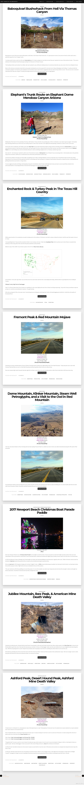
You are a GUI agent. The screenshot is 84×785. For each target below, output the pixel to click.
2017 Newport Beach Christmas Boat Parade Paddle (42, 511)
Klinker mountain (40, 440)
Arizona (42, 6)
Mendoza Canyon (47, 174)
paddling (58, 579)
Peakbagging (52, 378)
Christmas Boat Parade (25, 554)
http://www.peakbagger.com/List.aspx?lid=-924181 (23, 739)
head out (12, 561)
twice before (28, 60)
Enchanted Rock (42, 186)
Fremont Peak (40, 356)
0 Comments (21, 76)
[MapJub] (43, 642)
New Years (31, 146)
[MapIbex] (48, 642)
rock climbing (44, 79)
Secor (45, 743)
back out (12, 564)
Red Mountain (40, 357)
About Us (42, 1)
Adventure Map (50, 1)
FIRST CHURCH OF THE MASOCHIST (9, 1)
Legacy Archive (70, 1)
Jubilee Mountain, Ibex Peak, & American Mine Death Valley (42, 595)
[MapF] (44, 362)
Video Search (79, 1)
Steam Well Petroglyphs (62, 494)
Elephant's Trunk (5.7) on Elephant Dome (42, 137)
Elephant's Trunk (38, 174)
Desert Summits (24, 734)
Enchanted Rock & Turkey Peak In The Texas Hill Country (42, 190)
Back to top (79, 783)
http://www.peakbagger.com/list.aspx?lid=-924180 (22, 737)
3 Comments (21, 759)
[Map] (45, 52)
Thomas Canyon (52, 79)
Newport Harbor (51, 579)
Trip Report (65, 79)
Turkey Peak (40, 232)
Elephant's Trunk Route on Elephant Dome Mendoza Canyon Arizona (42, 96)
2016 (40, 564)
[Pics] (38, 52)
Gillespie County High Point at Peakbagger (15, 284)
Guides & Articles (60, 1)
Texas (46, 302)
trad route (59, 79)
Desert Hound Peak (40, 721)
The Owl (70, 494)
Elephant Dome (29, 174)
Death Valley (30, 663)
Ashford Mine (27, 763)
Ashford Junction (42, 675)
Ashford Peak (40, 720)
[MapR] (47, 362)
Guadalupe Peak (49, 242)
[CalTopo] (42, 52)
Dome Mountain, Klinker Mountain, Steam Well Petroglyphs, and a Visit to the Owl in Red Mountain (42, 397)
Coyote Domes (42, 92)
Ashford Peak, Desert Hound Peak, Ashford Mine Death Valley (42, 679)
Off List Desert (45, 378)
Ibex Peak (40, 637)
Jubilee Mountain (40, 636)
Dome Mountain (40, 438)
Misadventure (36, 79)
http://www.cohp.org (38, 246)
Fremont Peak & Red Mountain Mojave (42, 317)
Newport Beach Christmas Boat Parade (42, 507)
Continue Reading (42, 73)
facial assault (68, 146)
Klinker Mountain (36, 494)
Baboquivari (29, 79)
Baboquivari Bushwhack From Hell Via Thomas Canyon (42, 10)
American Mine (42, 591)
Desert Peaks (42, 314)
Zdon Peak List (67, 645)
